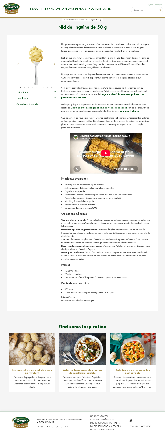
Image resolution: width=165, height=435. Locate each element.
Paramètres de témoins (102, 429)
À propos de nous (74, 8)
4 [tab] (32, 87)
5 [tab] (36, 87)
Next (54, 64)
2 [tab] (24, 87)
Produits (36, 8)
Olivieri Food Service (70, 20)
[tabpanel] (36, 64)
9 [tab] (51, 87)
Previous (18, 64)
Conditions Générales (102, 419)
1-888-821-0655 (46, 422)
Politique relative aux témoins (105, 426)
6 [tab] (40, 87)
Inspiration (52, 8)
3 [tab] (28, 87)
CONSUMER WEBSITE (139, 426)
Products (81, 20)
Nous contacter (100, 8)
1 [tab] (20, 87)
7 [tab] (44, 87)
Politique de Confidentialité (104, 423)
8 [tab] (47, 87)
